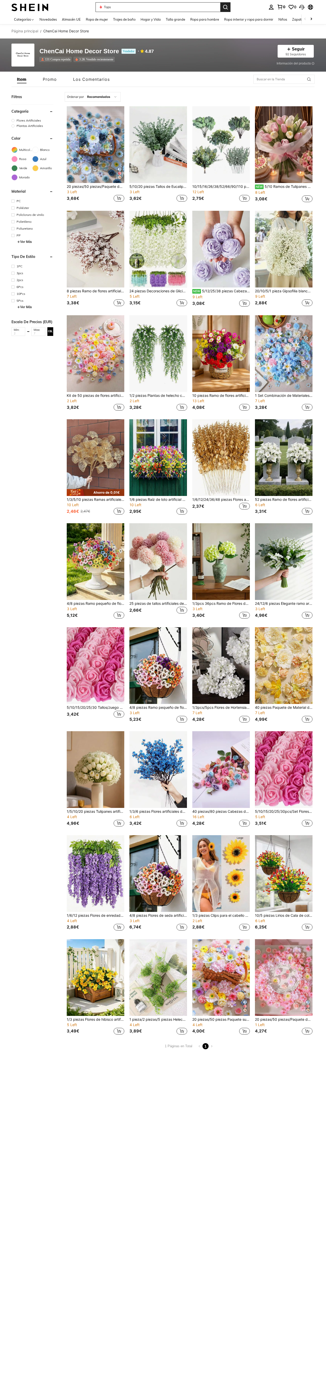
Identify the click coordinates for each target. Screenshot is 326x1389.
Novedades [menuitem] (48, 19)
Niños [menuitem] (282, 19)
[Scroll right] (311, 19)
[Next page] (212, 1046)
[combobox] (92, 96)
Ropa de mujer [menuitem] (97, 19)
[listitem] (56, 59)
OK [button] (50, 331)
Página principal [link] (24, 31)
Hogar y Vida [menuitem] (151, 19)
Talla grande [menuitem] (175, 19)
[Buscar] (225, 7)
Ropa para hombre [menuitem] (204, 19)
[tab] (21, 79)
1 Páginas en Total (178, 1046)
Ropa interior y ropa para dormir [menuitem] (248, 19)
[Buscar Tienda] (309, 79)
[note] (95, 492)
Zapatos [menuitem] (298, 19)
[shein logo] (29, 7)
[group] (32, 120)
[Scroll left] (305, 19)
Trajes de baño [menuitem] (124, 19)
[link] (281, 7)
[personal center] (271, 7)
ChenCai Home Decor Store (79, 51)
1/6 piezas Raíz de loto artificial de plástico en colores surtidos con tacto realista (158, 499)
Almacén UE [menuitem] (71, 19)
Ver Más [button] (26, 242)
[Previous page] (199, 1046)
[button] (302, 7)
